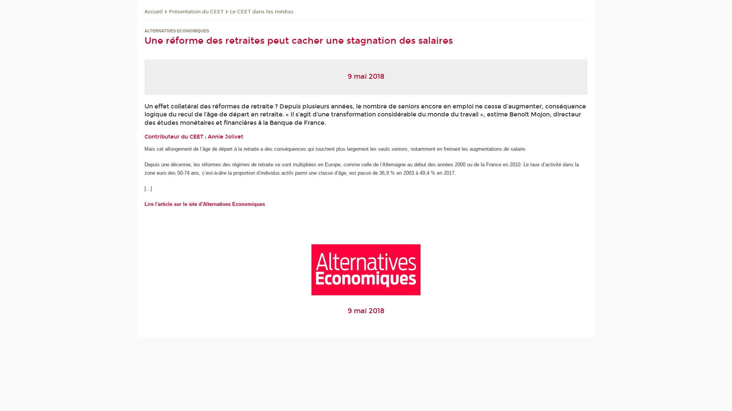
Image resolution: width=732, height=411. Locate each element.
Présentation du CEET (196, 12)
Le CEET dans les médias (262, 12)
